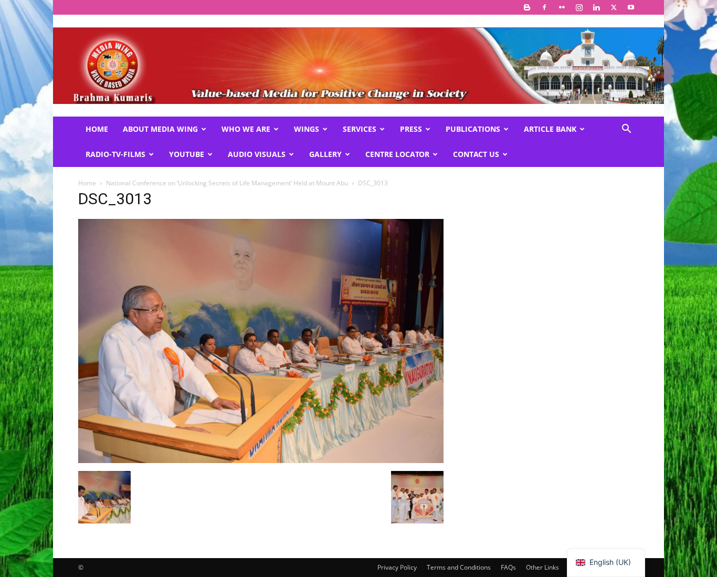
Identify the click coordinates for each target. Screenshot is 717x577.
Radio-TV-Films (115, 154)
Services (359, 129)
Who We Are (246, 129)
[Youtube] (631, 7)
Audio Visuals (257, 154)
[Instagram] (579, 7)
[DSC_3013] (261, 460)
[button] (626, 130)
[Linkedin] (596, 7)
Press (411, 129)
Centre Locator (397, 154)
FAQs (508, 567)
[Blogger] (527, 7)
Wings (306, 129)
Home (97, 129)
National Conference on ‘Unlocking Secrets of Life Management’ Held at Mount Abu (227, 183)
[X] (613, 7)
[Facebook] (544, 7)
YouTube (186, 154)
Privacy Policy (397, 567)
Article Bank (550, 129)
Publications (473, 129)
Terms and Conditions (459, 567)
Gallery (325, 154)
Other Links (542, 567)
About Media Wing (160, 129)
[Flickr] (562, 7)
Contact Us (476, 154)
